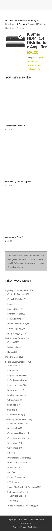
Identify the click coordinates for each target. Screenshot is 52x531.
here (36, 527)
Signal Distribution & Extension (35, 61)
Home (8, 20)
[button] (20, 36)
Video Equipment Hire (22, 20)
